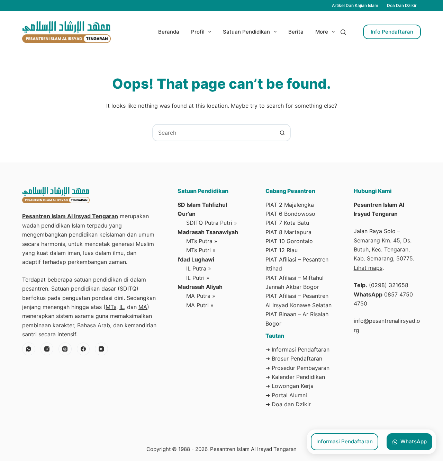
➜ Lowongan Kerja (289, 385)
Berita (296, 31)
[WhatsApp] (28, 349)
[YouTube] (101, 349)
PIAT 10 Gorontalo (289, 241)
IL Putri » (197, 277)
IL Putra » (198, 268)
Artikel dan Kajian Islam (355, 5)
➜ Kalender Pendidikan (295, 376)
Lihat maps (368, 267)
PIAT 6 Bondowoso (290, 213)
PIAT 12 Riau (281, 250)
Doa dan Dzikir (402, 5)
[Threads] (65, 349)
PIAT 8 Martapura (288, 232)
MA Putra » (200, 295)
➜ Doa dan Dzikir (288, 404)
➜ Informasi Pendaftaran (297, 349)
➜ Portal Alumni (286, 395)
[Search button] (282, 133)
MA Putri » (200, 305)
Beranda (168, 31)
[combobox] (213, 132)
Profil (198, 31)
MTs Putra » (201, 241)
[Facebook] (83, 349)
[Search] (343, 32)
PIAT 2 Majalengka (289, 204)
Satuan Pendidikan (246, 31)
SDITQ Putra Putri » (211, 222)
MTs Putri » (201, 250)
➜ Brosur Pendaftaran (293, 358)
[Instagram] (47, 349)
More (321, 31)
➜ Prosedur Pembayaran (297, 367)
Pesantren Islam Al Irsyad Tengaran (70, 216)
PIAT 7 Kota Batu (287, 222)
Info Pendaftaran (392, 31)
